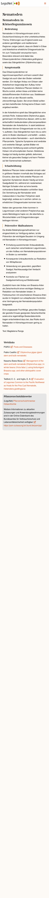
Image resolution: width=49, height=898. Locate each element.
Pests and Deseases (23, 346)
